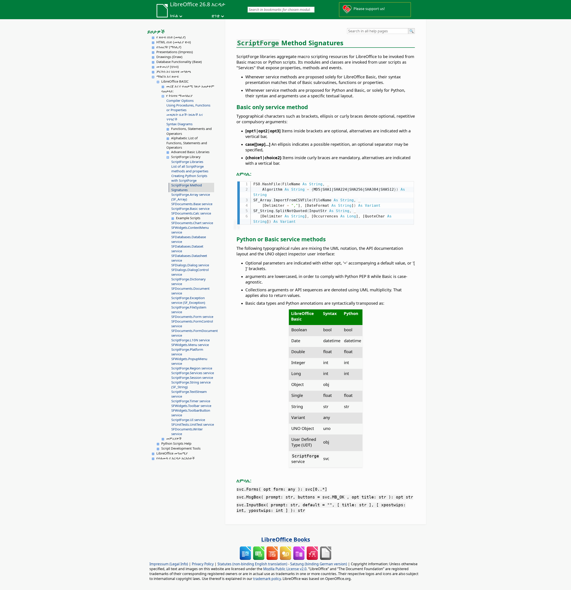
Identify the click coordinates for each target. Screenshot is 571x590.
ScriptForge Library (186, 156)
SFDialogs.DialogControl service (190, 272)
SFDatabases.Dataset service (187, 248)
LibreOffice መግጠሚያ (172, 453)
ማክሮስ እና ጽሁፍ (167, 76)
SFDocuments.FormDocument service (192, 333)
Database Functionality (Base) (179, 61)
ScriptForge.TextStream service (189, 393)
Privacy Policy (203, 563)
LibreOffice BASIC (174, 81)
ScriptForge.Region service (191, 368)
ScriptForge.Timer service (190, 401)
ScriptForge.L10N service (190, 340)
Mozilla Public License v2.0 (284, 568)
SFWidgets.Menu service (190, 344)
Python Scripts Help (176, 443)
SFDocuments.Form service (192, 316)
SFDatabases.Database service (188, 239)
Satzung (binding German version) (318, 563)
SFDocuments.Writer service (187, 431)
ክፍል (174, 16)
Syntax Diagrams (179, 124)
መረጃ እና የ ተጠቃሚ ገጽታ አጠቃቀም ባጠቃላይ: (187, 88)
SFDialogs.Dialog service (190, 265)
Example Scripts (188, 218)
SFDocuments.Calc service (191, 213)
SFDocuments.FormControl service (192, 323)
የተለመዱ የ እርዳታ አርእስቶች (175, 458)
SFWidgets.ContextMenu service (190, 229)
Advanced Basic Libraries (190, 152)
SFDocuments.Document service (190, 290)
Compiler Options (180, 100)
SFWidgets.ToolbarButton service (190, 412)
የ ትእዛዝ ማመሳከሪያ (179, 95)
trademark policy (267, 578)
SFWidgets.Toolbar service (191, 405)
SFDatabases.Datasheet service (189, 258)
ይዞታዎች (156, 31)
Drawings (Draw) (169, 56)
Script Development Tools (181, 448)
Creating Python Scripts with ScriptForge (189, 178)
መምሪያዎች (174, 438)
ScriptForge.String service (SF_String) (191, 384)
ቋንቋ (215, 16)
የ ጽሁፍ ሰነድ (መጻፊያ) (171, 37)
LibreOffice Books (285, 539)
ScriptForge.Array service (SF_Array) (190, 196)
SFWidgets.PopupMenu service (189, 361)
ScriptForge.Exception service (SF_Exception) (188, 300)
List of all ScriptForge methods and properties (189, 168)
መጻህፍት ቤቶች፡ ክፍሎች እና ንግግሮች (184, 116)
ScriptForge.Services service (192, 373)
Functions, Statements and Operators (189, 131)
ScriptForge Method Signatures (186, 187)
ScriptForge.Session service (192, 377)
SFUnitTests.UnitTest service (192, 424)
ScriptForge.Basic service (190, 208)
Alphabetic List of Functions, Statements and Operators (186, 143)
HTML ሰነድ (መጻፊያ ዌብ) (173, 42)
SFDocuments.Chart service (192, 223)
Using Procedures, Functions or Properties (188, 107)
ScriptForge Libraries (187, 161)
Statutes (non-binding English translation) (252, 563)
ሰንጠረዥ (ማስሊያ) (168, 47)
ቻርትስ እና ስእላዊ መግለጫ (173, 71)
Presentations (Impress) (174, 52)
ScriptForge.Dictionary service (188, 281)
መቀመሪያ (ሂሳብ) (167, 66)
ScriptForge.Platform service (187, 351)
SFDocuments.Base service (191, 204)
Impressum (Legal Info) (168, 563)
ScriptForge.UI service (188, 419)
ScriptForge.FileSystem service (188, 309)
